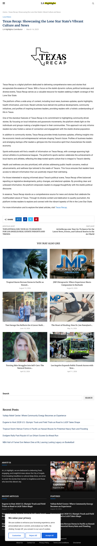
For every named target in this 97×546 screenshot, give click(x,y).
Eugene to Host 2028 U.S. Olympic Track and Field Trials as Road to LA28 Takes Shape (41, 422)
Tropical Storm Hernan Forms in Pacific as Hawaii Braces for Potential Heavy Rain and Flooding (45, 429)
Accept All (49, 535)
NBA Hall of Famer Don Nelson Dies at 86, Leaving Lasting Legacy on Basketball (38, 442)
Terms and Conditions (61, 543)
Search (6, 393)
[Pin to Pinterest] (36, 219)
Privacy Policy (44, 543)
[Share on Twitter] (30, 219)
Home (5, 12)
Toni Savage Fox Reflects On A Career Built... (24, 325)
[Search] (93, 4)
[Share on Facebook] (25, 219)
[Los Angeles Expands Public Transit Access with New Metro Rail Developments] (72, 347)
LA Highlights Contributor (13, 29)
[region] (33, 527)
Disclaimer (77, 543)
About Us (19, 543)
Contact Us (31, 543)
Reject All (33, 535)
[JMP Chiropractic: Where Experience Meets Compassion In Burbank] (72, 264)
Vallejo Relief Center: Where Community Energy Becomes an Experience (34, 415)
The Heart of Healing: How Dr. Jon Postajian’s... (72, 325)
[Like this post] (19, 219)
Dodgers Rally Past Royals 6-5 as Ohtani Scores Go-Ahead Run (30, 435)
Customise (16, 535)
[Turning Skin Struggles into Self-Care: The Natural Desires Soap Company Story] (25, 347)
